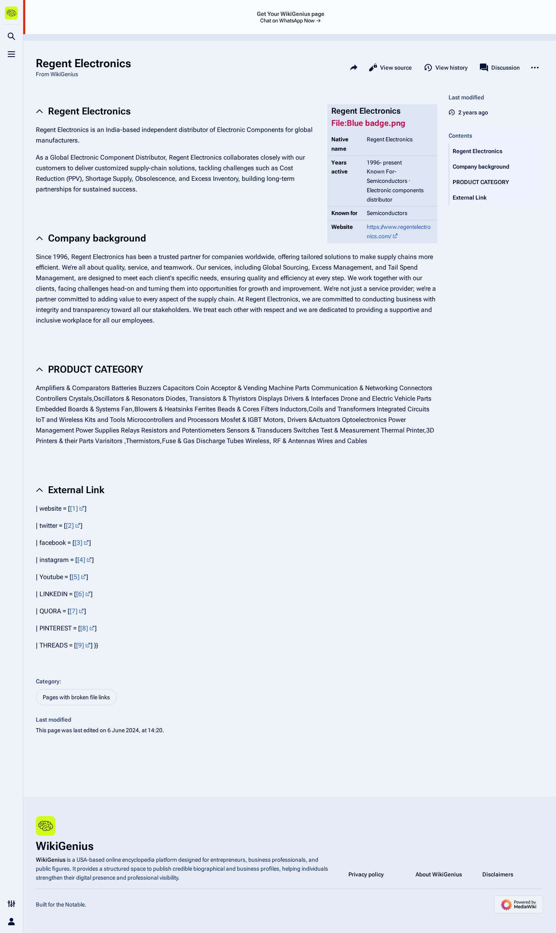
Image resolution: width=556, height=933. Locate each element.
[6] (80, 594)
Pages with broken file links (76, 697)
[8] (84, 628)
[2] (70, 525)
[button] (496, 151)
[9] (80, 645)
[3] (78, 543)
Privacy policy (366, 874)
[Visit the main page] (11, 13)
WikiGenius (51, 859)
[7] (73, 611)
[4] (81, 560)
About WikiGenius (439, 874)
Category (47, 681)
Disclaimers (497, 874)
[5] (75, 577)
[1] (74, 508)
